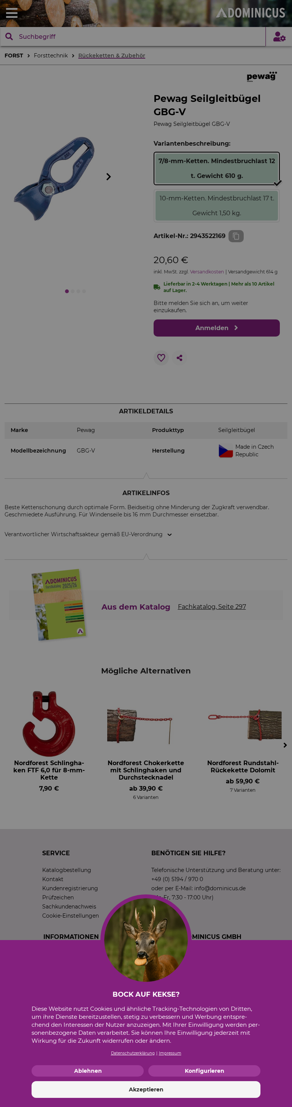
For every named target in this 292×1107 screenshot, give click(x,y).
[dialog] (146, 553)
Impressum (170, 1053)
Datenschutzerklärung (133, 1053)
